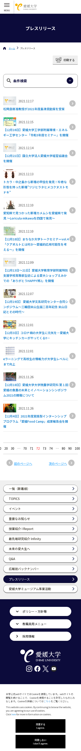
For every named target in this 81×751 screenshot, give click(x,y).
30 (12, 448)
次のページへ (58, 463)
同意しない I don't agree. (40, 741)
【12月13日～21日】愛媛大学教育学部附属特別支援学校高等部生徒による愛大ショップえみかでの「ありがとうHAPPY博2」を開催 (35, 275)
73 (44, 448)
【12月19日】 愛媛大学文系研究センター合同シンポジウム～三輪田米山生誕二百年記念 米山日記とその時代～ (35, 306)
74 (51, 448)
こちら (47, 701)
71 (31, 448)
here (13, 714)
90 (70, 448)
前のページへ (23, 463)
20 (6, 448)
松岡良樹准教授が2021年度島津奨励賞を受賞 (34, 109)
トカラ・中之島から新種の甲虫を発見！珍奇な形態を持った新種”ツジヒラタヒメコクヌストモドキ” (35, 187)
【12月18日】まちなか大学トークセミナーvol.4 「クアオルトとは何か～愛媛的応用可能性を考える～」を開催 (37, 244)
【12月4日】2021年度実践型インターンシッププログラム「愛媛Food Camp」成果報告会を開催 (35, 421)
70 (25, 448)
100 (77, 448)
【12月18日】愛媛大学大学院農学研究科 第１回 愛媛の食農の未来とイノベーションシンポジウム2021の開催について (35, 390)
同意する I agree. (40, 725)
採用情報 (28, 636)
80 (63, 448)
